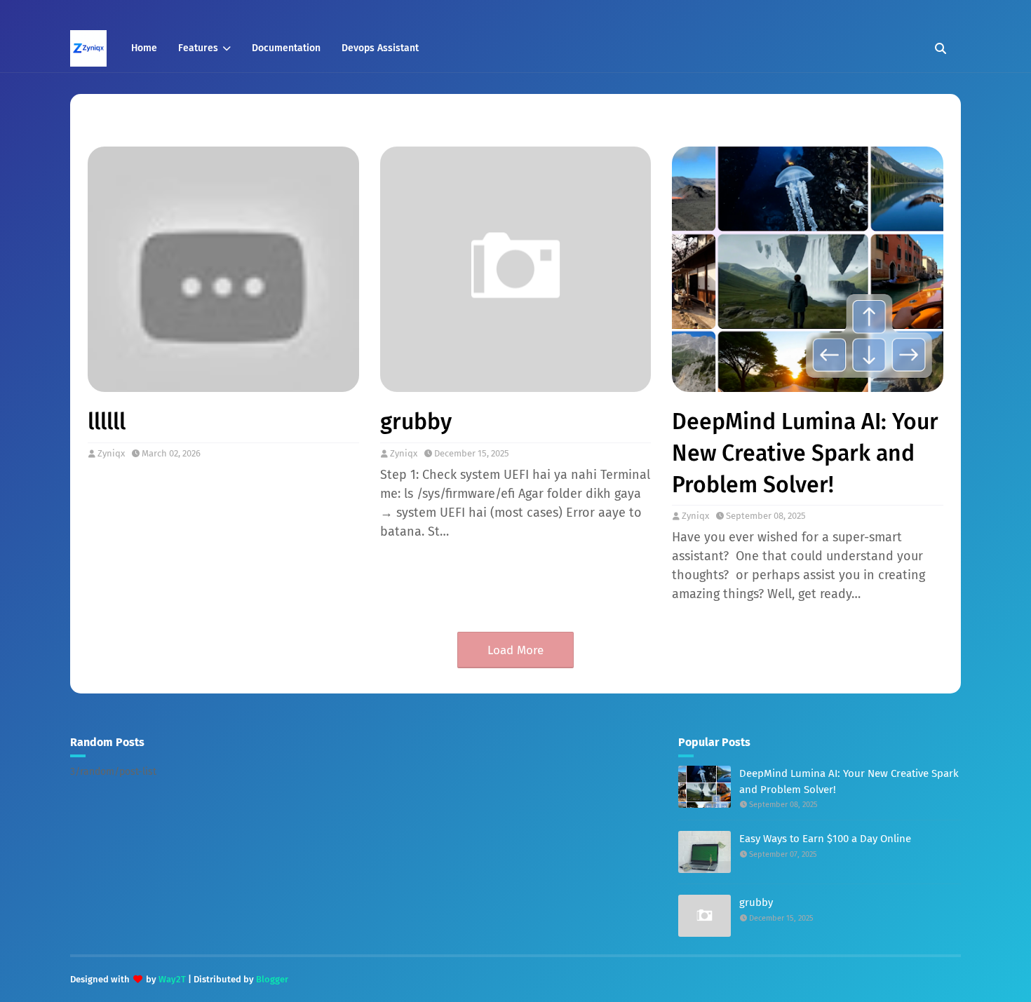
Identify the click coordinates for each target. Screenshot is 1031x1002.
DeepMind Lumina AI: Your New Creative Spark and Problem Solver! (805, 453)
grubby (416, 421)
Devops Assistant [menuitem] (380, 48)
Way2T (172, 979)
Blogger (272, 979)
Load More (515, 650)
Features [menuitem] (198, 48)
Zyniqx (111, 453)
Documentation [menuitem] (286, 48)
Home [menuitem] (144, 48)
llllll (107, 421)
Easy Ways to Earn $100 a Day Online (825, 838)
